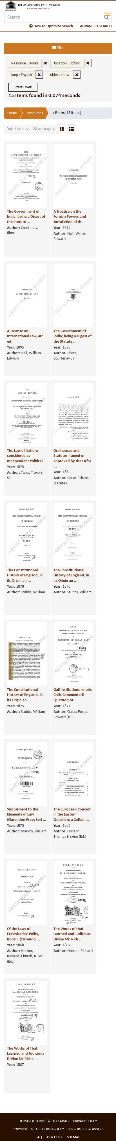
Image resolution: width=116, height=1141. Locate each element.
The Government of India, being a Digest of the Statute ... (26, 217)
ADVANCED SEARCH (96, 26)
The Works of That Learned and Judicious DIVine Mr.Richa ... (25, 1053)
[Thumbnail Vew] (62, 129)
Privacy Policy (85, 1121)
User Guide (54, 1137)
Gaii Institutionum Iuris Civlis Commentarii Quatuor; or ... (72, 695)
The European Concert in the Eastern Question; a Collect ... (72, 814)
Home (12, 113)
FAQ (39, 1137)
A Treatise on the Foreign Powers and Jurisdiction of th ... (69, 217)
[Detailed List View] (71, 129)
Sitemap (73, 1137)
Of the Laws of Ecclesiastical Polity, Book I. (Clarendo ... (23, 934)
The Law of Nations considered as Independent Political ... (27, 456)
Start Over (23, 87)
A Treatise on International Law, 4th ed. (25, 336)
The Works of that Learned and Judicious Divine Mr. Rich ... (72, 934)
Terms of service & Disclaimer (44, 1121)
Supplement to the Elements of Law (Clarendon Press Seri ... (26, 814)
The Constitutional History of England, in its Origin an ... (25, 575)
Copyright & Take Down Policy (38, 1129)
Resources (35, 113)
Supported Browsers (85, 1129)
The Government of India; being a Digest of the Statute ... (72, 336)
